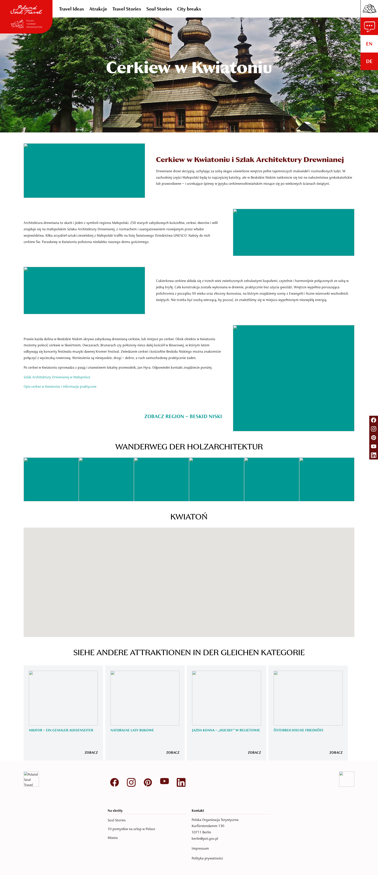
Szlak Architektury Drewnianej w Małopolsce (57, 377)
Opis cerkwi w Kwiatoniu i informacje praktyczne (60, 386)
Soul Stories (117, 820)
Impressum (200, 848)
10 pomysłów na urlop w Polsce (131, 829)
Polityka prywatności (207, 858)
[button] (205, 615)
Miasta (113, 837)
